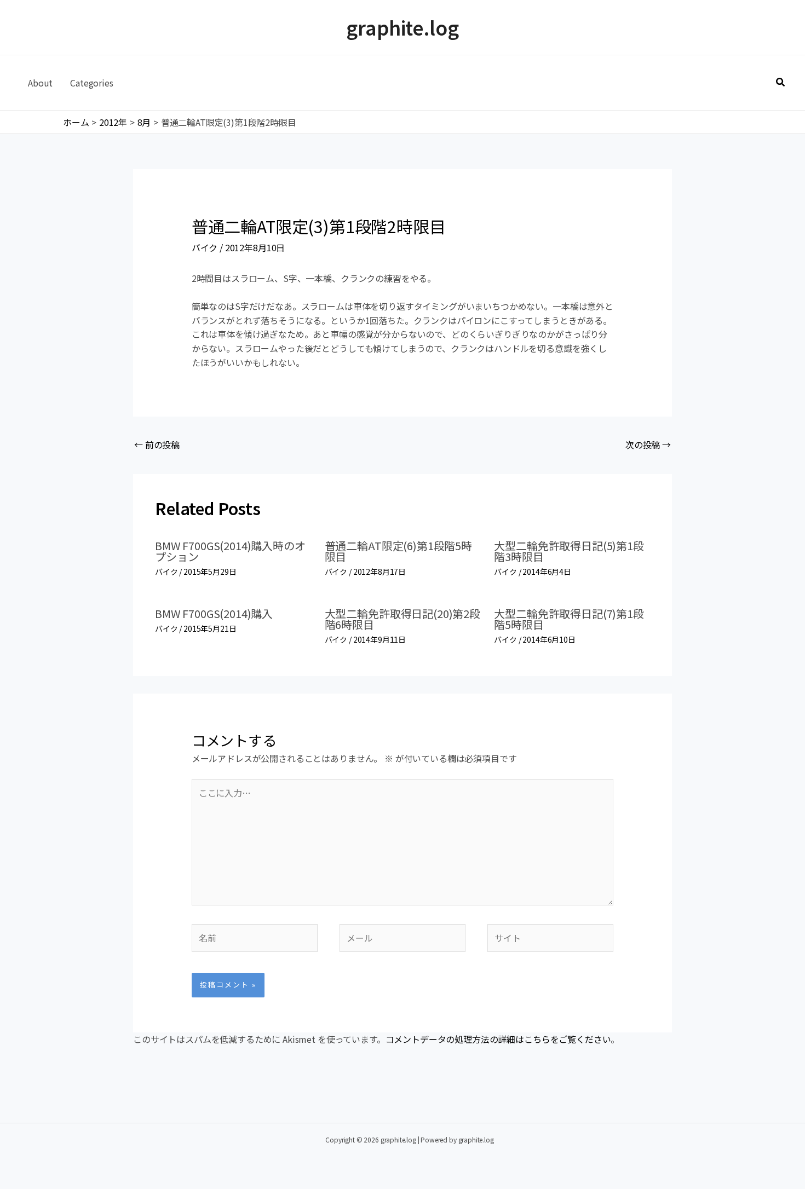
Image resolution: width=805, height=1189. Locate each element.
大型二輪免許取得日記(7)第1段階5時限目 (568, 618)
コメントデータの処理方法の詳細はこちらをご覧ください (498, 1039)
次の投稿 (648, 444)
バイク (205, 247)
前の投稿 (157, 444)
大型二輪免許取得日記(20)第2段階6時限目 (402, 618)
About (40, 82)
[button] (781, 83)
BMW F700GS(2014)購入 (214, 613)
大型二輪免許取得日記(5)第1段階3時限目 (568, 551)
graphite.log (402, 27)
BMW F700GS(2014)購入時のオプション (230, 551)
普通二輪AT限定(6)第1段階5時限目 (398, 551)
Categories (91, 82)
